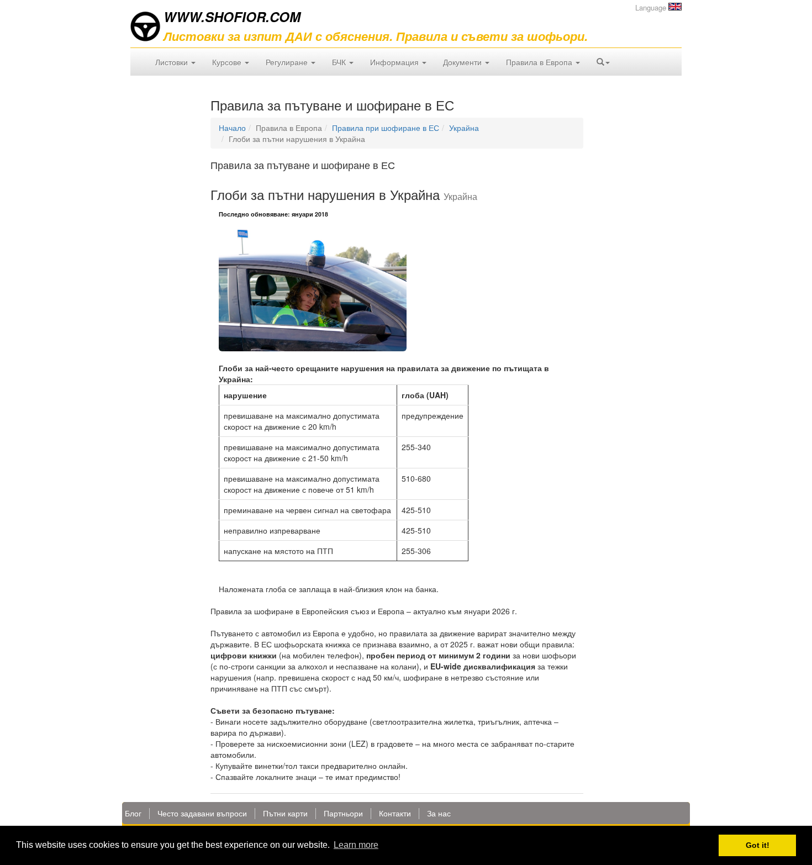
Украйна (464, 127)
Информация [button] (395, 61)
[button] (603, 62)
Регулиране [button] (288, 61)
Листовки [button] (172, 61)
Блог (133, 813)
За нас (439, 813)
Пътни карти (285, 813)
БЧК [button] (340, 61)
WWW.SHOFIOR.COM (232, 16)
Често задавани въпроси (202, 813)
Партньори (343, 813)
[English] (675, 6)
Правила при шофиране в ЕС (385, 127)
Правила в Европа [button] (540, 61)
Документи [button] (463, 61)
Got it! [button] (757, 845)
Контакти (395, 813)
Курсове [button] (228, 61)
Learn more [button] (356, 845)
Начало (232, 127)
